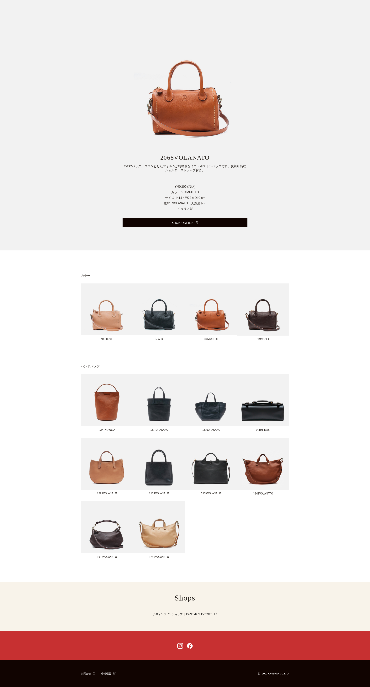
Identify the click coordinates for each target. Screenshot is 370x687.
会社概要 (106, 673)
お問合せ (86, 673)
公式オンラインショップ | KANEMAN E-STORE (182, 614)
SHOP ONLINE (182, 222)
